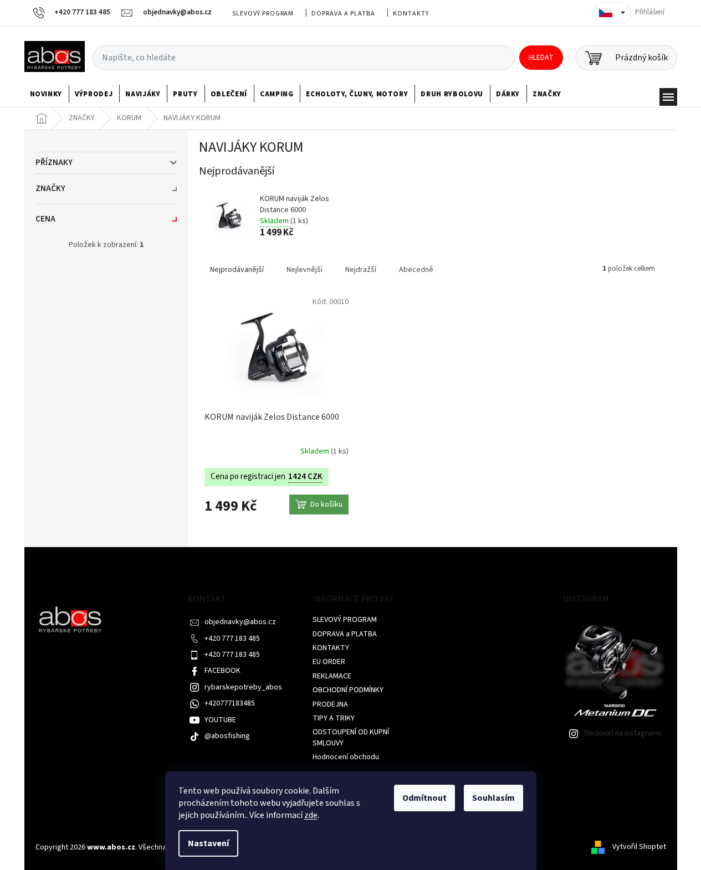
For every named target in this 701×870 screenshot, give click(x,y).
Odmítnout (424, 798)
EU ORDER (329, 661)
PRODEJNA (330, 704)
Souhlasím (493, 798)
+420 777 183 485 (232, 638)
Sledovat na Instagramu (623, 733)
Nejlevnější (304, 269)
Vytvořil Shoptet (639, 847)
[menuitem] (46, 94)
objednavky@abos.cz (240, 621)
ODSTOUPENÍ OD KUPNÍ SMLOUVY (351, 737)
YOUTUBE (220, 719)
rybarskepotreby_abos (243, 687)
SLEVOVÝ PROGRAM (263, 13)
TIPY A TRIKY (334, 718)
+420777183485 (229, 703)
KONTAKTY (411, 13)
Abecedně (416, 269)
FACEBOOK (222, 670)
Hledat (541, 57)
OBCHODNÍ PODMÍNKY (348, 690)
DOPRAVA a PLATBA (343, 13)
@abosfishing (227, 736)
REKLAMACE (332, 676)
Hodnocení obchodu (346, 757)
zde (311, 815)
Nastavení (208, 843)
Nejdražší (360, 269)
